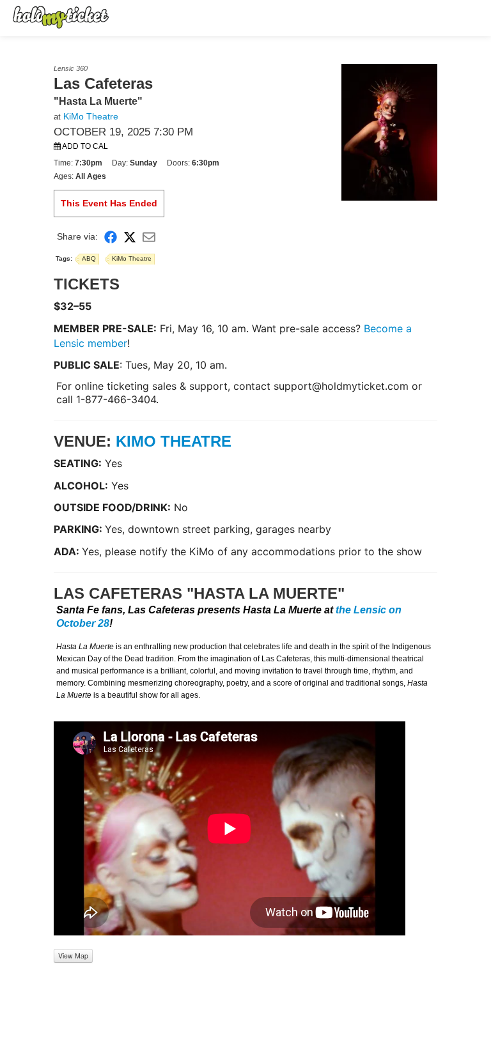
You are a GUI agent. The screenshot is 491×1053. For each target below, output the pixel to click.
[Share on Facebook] (110, 236)
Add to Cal (84, 146)
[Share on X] (129, 236)
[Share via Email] (149, 236)
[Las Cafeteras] (389, 132)
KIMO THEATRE (173, 441)
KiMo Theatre (90, 116)
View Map (73, 955)
